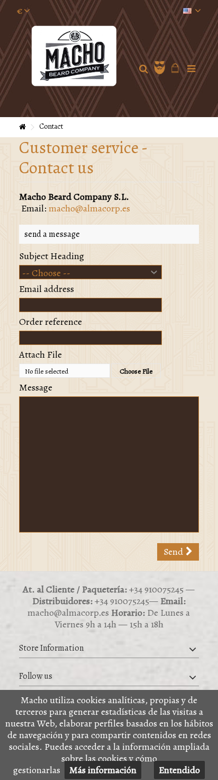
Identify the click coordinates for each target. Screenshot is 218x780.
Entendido (179, 770)
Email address (46, 289)
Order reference (50, 321)
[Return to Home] (22, 127)
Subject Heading (51, 256)
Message (35, 387)
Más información (103, 770)
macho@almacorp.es (89, 208)
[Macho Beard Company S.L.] (75, 56)
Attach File (40, 354)
